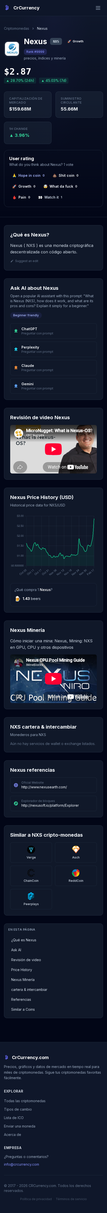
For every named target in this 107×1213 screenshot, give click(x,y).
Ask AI (16, 950)
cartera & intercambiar (29, 989)
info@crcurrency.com (21, 1164)
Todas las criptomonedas (25, 1101)
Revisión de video (26, 960)
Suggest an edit (26, 261)
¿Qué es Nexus (23, 940)
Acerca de (12, 1134)
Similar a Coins (23, 1009)
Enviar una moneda (19, 1126)
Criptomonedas (16, 28)
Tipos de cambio (18, 1109)
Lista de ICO (14, 1118)
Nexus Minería (23, 979)
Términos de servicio (71, 1199)
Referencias (21, 999)
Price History (21, 970)
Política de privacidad (36, 1199)
